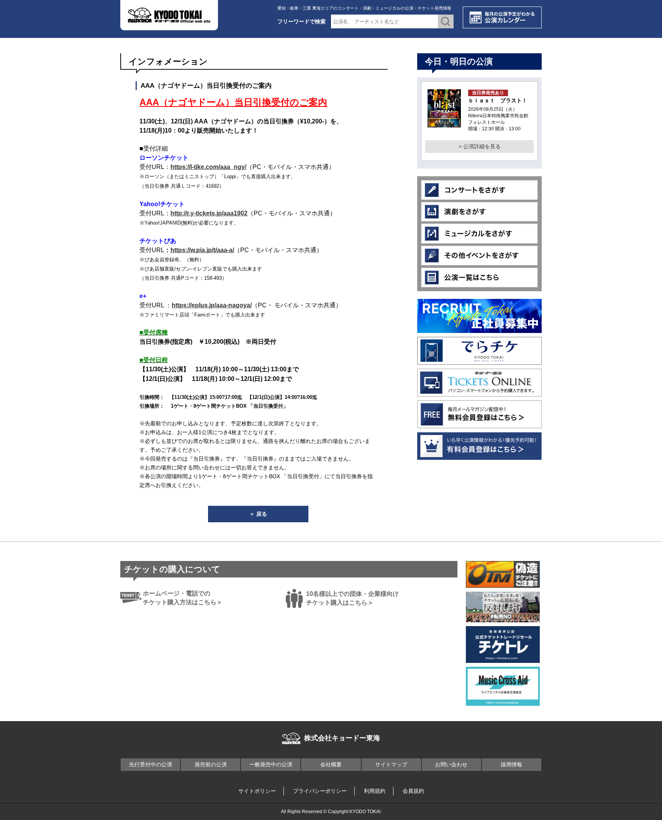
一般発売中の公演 (270, 764)
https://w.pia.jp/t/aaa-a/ (202, 250)
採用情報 (511, 764)
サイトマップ (391, 764)
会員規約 (413, 791)
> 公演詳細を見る (480, 146)
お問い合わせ (451, 764)
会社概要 (331, 764)
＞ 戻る (258, 514)
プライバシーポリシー (320, 791)
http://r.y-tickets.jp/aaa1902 (208, 213)
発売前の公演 (211, 764)
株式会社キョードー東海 (342, 738)
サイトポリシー (257, 791)
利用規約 (374, 791)
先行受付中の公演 (150, 764)
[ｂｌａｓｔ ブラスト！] (444, 123)
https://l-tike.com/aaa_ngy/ (208, 167)
